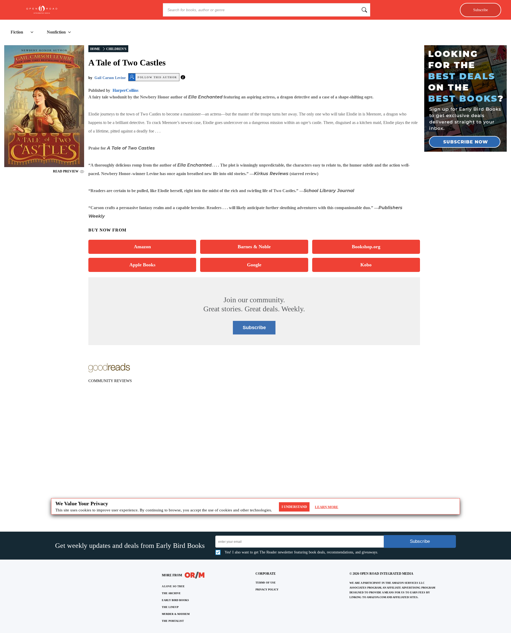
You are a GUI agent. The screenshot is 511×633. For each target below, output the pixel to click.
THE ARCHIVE (171, 593)
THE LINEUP (170, 607)
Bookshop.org (366, 246)
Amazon (142, 246)
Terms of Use (266, 582)
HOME (95, 49)
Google (254, 264)
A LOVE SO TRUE (173, 586)
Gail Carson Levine (110, 78)
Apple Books (142, 264)
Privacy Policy (267, 589)
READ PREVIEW (66, 171)
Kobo (366, 264)
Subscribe (480, 10)
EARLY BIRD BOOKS (175, 600)
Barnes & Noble (254, 246)
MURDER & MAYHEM (175, 614)
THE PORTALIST (173, 620)
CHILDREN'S (116, 49)
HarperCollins (125, 90)
